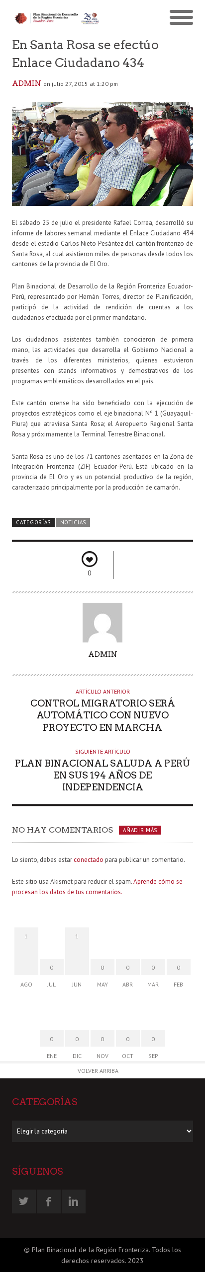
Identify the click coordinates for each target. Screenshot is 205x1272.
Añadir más (140, 830)
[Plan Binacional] (57, 18)
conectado (88, 859)
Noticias (73, 522)
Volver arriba (98, 1070)
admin (26, 83)
